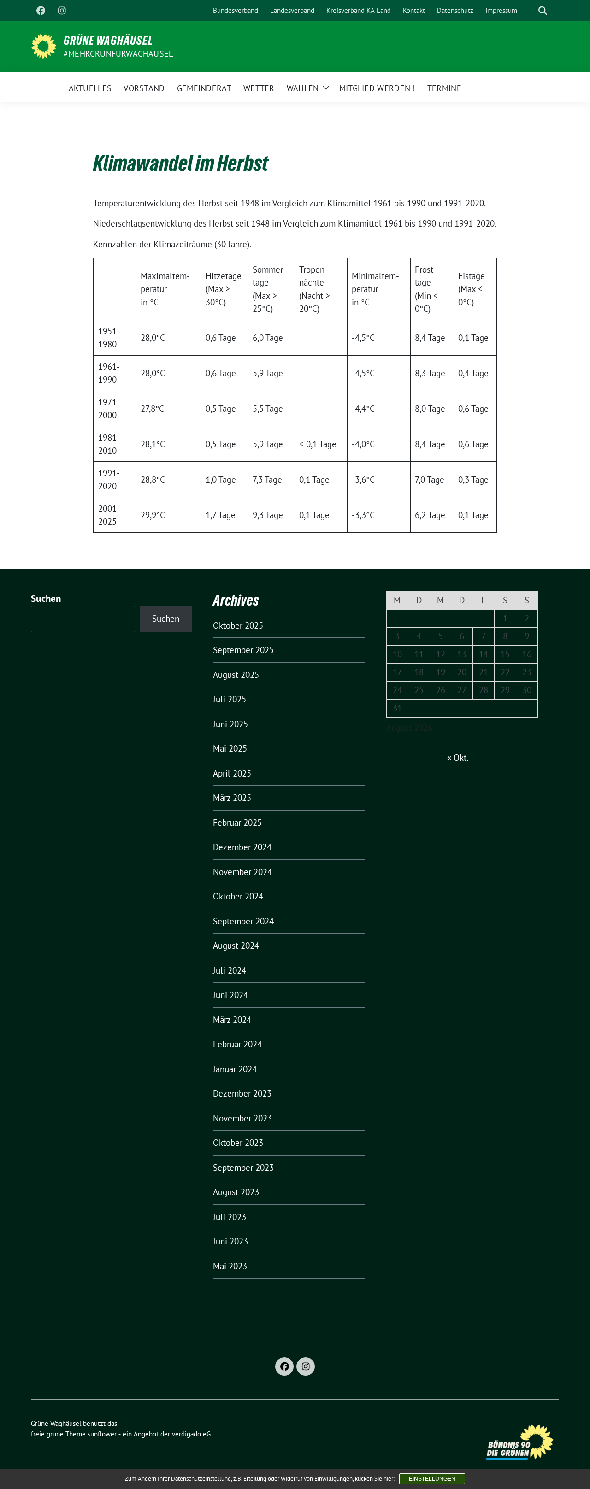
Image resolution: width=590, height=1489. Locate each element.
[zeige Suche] (543, 11)
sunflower (102, 1434)
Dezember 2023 (242, 1093)
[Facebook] (40, 10)
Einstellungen (432, 1479)
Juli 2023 (229, 1216)
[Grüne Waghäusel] (43, 45)
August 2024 (236, 945)
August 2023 (236, 1191)
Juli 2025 (229, 699)
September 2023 (243, 1167)
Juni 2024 (230, 994)
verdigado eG (191, 1434)
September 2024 (243, 921)
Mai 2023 (230, 1266)
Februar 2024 (237, 1044)
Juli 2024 (229, 970)
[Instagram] (62, 10)
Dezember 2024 (242, 847)
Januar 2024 (235, 1068)
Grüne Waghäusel (108, 40)
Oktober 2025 (238, 625)
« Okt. (457, 757)
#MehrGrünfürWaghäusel (118, 53)
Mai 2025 (230, 748)
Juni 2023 (230, 1241)
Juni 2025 (230, 724)
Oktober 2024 (238, 896)
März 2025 (232, 797)
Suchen (46, 598)
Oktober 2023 (238, 1142)
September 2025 (243, 649)
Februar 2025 (237, 822)
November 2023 (242, 1118)
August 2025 (236, 674)
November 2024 (242, 871)
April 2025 (232, 773)
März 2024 (232, 1019)
